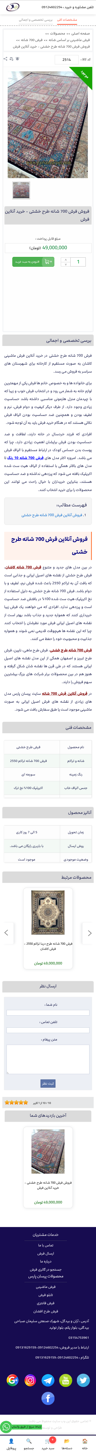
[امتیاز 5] (15, 1102)
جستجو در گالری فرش (46, 1269)
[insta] (30, 1380)
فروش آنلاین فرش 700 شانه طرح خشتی (51, 515)
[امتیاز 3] (10, 1102)
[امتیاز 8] (22, 1102)
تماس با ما (45, 1245)
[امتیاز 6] (17, 1102)
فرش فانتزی (46, 1303)
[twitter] (83, 1380)
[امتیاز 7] (20, 1102)
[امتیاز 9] (24, 1102)
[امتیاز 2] (8, 1102)
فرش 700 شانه (32, 40)
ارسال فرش (45, 1253)
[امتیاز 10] (27, 1102)
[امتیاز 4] (13, 1102)
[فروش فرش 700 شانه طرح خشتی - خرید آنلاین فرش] (48, 124)
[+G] (12, 1380)
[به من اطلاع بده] (17, 59)
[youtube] (65, 1380)
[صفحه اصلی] (12, 8)
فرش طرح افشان (45, 1311)
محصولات (57, 33)
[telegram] (48, 1380)
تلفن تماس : (48, 1022)
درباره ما (45, 1261)
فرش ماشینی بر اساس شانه (69, 40)
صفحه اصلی (80, 33)
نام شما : (51, 1004)
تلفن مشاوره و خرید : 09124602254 (68, 7)
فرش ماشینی (46, 1287)
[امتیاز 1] (6, 1102)
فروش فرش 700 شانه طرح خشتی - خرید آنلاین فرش (51, 46)
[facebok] (48, 1398)
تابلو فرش (45, 1295)
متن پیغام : (49, 1039)
